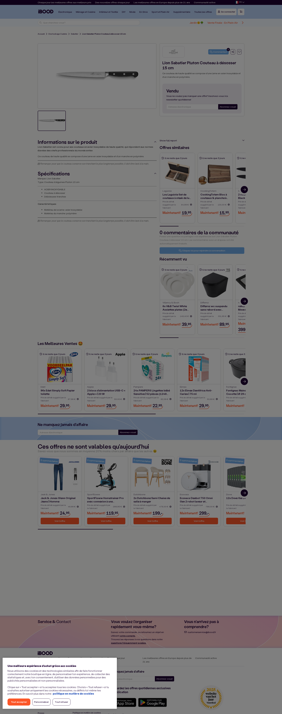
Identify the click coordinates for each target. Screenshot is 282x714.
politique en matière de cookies (73, 693)
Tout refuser (61, 701)
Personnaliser (41, 701)
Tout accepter (19, 701)
